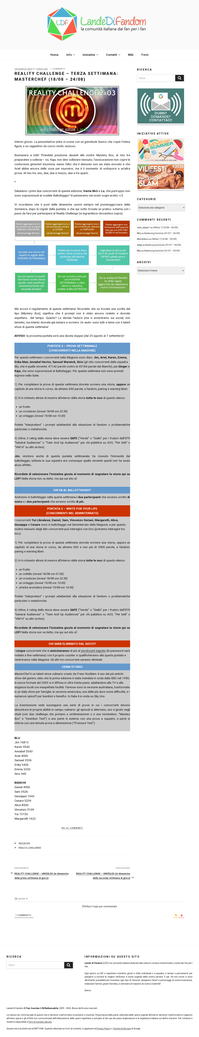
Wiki (131, 55)
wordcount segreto (93, 651)
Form (145, 55)
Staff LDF (42, 69)
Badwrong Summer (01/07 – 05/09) (162, 233)
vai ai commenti (72, 827)
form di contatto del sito (40, 1022)
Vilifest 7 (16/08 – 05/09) (165, 227)
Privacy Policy (103, 1028)
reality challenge (30, 848)
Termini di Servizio (122, 1028)
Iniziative (24, 843)
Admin (88, 990)
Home (54, 55)
